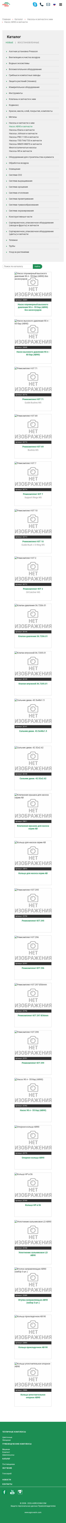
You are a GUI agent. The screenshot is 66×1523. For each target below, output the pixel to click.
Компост (6, 1452)
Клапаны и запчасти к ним (22, 99)
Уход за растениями (19, 252)
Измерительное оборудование (24, 87)
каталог (6, 1459)
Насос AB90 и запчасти (20, 126)
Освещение (14, 169)
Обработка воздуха (19, 163)
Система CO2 (15, 175)
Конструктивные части (20, 216)
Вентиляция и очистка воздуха (24, 57)
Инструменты (16, 93)
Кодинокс (14, 105)
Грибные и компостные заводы (25, 75)
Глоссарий (7, 1474)
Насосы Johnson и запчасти (23, 133)
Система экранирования (21, 210)
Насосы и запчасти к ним (40, 19)
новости (6, 1480)
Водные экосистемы (19, 63)
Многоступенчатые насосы (23, 147)
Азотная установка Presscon (23, 51)
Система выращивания (20, 181)
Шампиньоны (8, 1455)
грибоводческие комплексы (16, 1444)
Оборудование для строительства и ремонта (31, 157)
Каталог (19, 19)
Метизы (13, 117)
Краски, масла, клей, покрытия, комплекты (31, 111)
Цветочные (7, 1437)
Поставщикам (8, 1464)
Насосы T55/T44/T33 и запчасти (25, 140)
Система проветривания (21, 199)
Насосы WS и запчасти (20, 151)
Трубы (12, 246)
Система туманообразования (24, 205)
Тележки (13, 240)
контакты (7, 1484)
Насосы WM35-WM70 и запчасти (25, 144)
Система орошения (18, 187)
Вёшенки (6, 1449)
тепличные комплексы (14, 1432)
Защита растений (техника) (22, 81)
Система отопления (19, 193)
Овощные (6, 1440)
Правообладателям (47, 1506)
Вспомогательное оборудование (25, 69)
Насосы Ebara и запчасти (22, 130)
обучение (7, 1468)
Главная (6, 19)
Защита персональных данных (24, 1506)
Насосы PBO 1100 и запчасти (24, 137)
